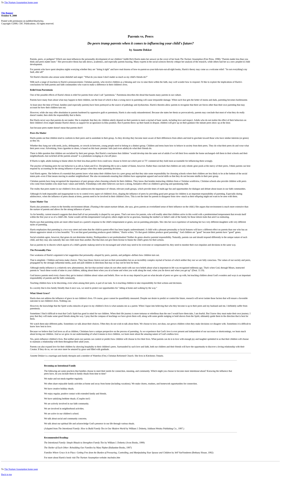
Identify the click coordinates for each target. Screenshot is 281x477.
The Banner (7, 13)
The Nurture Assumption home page (21, 2)
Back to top (6, 474)
